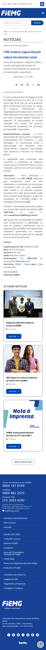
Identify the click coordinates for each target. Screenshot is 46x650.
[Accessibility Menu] (40, 644)
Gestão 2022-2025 (12, 534)
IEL (28, 4)
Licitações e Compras (13, 588)
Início (4, 4)
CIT (31, 4)
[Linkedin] (13, 634)
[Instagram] (8, 634)
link (28, 201)
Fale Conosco (10, 522)
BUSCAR (37, 23)
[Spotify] (37, 634)
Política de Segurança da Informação (20, 563)
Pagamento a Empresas (14, 583)
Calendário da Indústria (15, 574)
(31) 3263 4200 (13, 500)
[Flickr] (32, 634)
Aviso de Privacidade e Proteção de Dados (14, 553)
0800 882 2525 (13, 493)
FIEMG (9, 4)
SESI (19, 4)
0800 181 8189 (13, 485)
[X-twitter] (23, 634)
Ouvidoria (8, 547)
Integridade (9, 558)
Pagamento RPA (11, 579)
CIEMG (15, 4)
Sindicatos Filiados (12, 567)
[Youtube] (18, 634)
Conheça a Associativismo (15, 518)
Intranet (7, 527)
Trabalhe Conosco (12, 538)
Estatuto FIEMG (11, 543)
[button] (42, 4)
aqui (33, 264)
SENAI (23, 4)
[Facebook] (27, 634)
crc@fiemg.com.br (12, 511)
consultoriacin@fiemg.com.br (17, 261)
